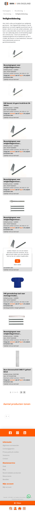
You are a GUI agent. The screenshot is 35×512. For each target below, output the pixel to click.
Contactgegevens (8, 449)
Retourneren (7, 476)
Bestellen (6, 479)
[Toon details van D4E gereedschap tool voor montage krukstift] (17, 283)
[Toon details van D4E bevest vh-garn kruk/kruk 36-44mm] (17, 92)
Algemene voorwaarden (11, 445)
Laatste (24, 392)
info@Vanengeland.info (10, 36)
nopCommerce (20, 499)
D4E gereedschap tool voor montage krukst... (14, 294)
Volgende (21, 392)
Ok (17, 261)
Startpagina (7, 11)
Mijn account (7, 487)
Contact (5, 459)
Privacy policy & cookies (11, 452)
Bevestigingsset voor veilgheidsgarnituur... (12, 66)
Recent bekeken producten (12, 473)
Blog (4, 470)
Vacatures (6, 455)
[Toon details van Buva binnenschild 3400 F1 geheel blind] (17, 359)
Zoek (4, 466)
